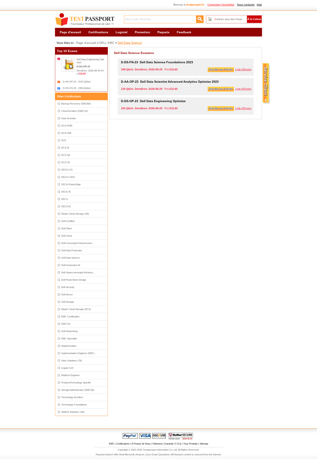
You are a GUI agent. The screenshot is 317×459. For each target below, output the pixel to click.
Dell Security (67, 287)
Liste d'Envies (243, 69)
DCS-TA (65, 162)
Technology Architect (72, 397)
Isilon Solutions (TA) (71, 360)
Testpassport (85, 19)
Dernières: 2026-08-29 (89, 70)
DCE (63, 140)
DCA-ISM (66, 133)
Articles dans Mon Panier (228, 19)
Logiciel (121, 32)
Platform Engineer (70, 375)
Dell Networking (69, 331)
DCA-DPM (66, 125)
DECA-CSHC (68, 177)
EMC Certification (70, 316)
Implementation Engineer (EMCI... (78, 353)
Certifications (98, 32)
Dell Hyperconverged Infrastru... (78, 272)
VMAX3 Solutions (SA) (73, 412)
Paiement (157, 443)
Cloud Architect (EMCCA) (74, 111)
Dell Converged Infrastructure (76, 243)
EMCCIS (65, 324)
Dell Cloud (66, 235)
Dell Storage (67, 302)
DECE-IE (66, 191)
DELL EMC (106, 42)
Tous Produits (190, 443)
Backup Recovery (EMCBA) (76, 103)
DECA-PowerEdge (71, 184)
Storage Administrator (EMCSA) (77, 390)
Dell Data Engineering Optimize (153, 101)
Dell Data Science (130, 42)
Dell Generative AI (70, 265)
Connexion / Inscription (220, 4)
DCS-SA (65, 155)
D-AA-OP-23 (77, 81)
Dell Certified (67, 221)
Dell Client (66, 228)
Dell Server (67, 294)
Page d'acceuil (70, 32)
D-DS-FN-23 (77, 88)
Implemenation (68, 346)
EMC (111, 443)
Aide (259, 4)
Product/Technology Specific (76, 382)
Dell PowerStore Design (73, 280)
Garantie (168, 443)
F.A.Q (178, 443)
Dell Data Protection (71, 250)
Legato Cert (67, 368)
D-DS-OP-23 (83, 66)
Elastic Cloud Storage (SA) (75, 213)
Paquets (163, 32)
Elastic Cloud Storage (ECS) (76, 309)
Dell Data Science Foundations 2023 (157, 62)
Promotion (142, 32)
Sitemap (204, 443)
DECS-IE (66, 206)
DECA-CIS (66, 169)
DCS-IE (65, 147)
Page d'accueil (86, 42)
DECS (64, 199)
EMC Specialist (69, 338)
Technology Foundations (74, 404)
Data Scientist (68, 118)
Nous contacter (246, 4)
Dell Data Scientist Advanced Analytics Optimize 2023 (170, 81)
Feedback (184, 32)
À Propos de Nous (141, 443)
